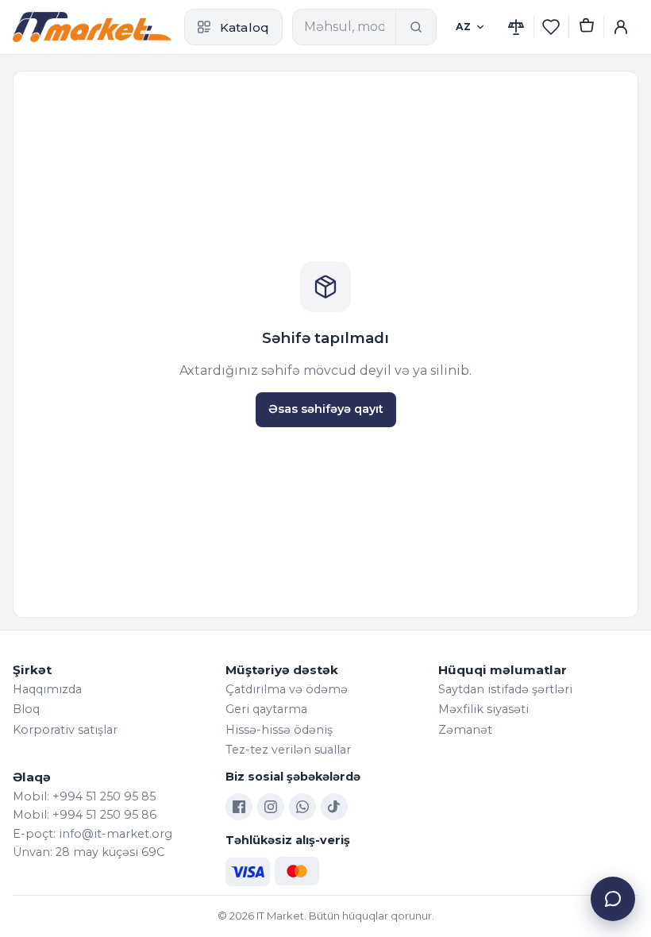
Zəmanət (465, 730)
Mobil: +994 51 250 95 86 (84, 815)
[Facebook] (238, 806)
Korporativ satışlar (65, 730)
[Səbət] (585, 27)
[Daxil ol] (620, 27)
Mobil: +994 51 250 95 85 (84, 796)
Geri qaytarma (266, 709)
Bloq (26, 709)
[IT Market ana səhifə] (92, 27)
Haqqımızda (47, 689)
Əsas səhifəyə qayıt (325, 409)
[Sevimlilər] (551, 27)
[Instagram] (270, 806)
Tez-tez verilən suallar (288, 749)
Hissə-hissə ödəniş (279, 730)
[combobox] (344, 27)
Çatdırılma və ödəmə (286, 689)
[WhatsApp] (302, 806)
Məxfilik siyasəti (483, 709)
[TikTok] (334, 806)
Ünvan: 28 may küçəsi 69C (88, 852)
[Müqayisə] (516, 27)
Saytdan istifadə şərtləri (505, 689)
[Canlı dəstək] (613, 899)
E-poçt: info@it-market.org (92, 834)
